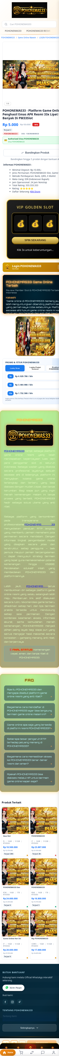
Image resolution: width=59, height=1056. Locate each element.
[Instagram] (12, 1002)
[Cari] (6, 24)
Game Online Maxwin (27, 37)
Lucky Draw (15, 368)
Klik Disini (35, 191)
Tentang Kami (10, 1016)
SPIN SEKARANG (35, 240)
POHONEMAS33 (13, 30)
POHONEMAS (37, 586)
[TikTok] (19, 1002)
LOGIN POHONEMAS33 (49, 37)
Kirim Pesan (16, 988)
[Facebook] (5, 1002)
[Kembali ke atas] (53, 1034)
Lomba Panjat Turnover (35, 368)
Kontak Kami (9, 1021)
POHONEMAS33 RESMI (38, 30)
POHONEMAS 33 (40, 524)
